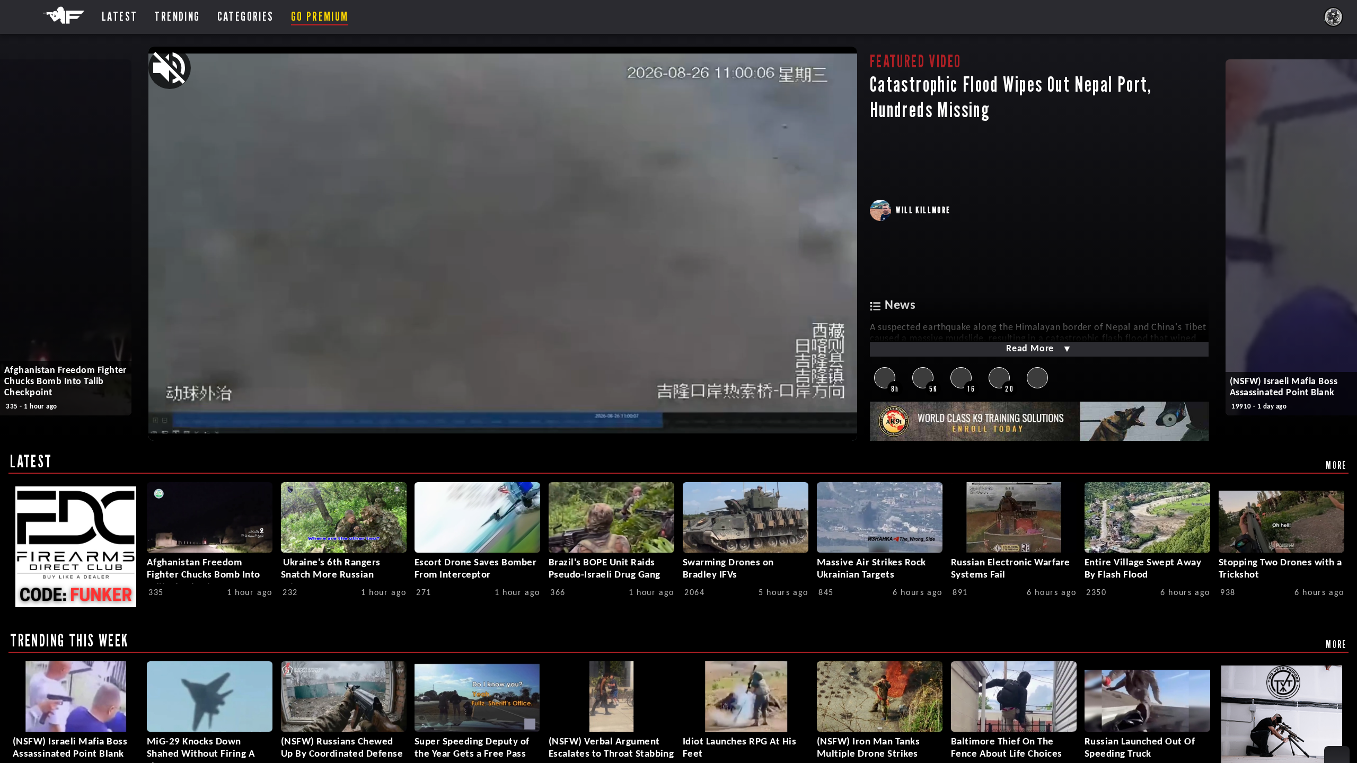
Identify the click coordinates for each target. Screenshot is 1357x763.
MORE (1336, 465)
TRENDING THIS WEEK (69, 640)
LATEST (31, 461)
